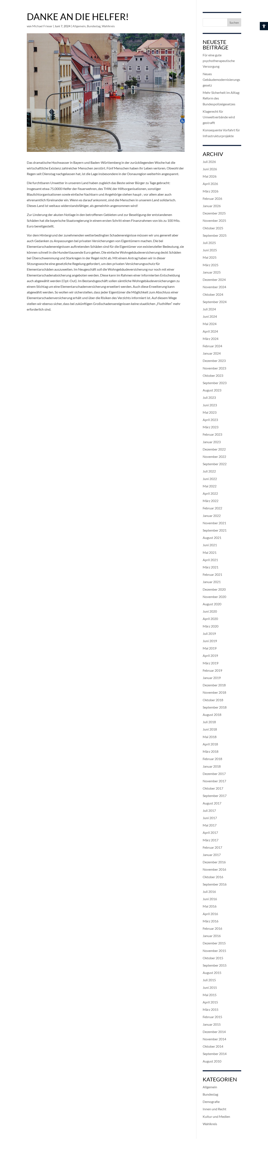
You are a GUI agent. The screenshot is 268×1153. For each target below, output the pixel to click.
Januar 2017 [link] (212, 855)
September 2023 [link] (215, 383)
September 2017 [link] (215, 796)
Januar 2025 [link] (212, 272)
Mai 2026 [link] (209, 176)
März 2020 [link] (210, 626)
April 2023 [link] (210, 420)
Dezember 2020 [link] (214, 589)
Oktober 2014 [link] (213, 1046)
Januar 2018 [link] (212, 766)
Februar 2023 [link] (212, 434)
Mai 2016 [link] (209, 906)
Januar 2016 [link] (212, 936)
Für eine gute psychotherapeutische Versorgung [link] (219, 60)
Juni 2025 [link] (210, 250)
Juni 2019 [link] (210, 641)
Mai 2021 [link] (209, 552)
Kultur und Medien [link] (216, 1116)
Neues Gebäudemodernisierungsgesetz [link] (221, 79)
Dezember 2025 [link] (214, 213)
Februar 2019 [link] (212, 670)
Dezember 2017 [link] (214, 774)
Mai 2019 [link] (209, 648)
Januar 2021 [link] (212, 582)
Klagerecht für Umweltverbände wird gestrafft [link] (219, 117)
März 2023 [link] (210, 427)
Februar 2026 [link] (212, 198)
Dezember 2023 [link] (214, 361)
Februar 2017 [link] (212, 847)
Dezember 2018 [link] (214, 685)
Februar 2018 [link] (212, 759)
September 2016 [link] (215, 884)
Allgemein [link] (79, 26)
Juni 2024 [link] (210, 316)
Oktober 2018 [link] (213, 700)
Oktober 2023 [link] (213, 375)
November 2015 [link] (214, 951)
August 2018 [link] (212, 715)
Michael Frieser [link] (42, 26)
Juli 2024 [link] (209, 309)
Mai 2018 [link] (209, 737)
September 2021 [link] (215, 530)
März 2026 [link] (210, 191)
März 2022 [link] (210, 501)
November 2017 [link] (214, 781)
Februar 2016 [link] (212, 928)
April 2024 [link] (210, 331)
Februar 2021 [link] (212, 574)
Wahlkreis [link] (108, 26)
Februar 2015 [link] (212, 1017)
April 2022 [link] (210, 493)
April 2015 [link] (210, 1002)
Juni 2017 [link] (210, 818)
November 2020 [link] (214, 597)
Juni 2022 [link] (210, 479)
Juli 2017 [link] (209, 810)
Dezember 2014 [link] (214, 1032)
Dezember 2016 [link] (214, 862)
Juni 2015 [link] (210, 987)
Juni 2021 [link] (210, 545)
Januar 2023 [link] (212, 442)
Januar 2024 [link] (212, 353)
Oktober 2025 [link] (213, 228)
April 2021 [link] (210, 560)
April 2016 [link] (210, 914)
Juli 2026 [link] (209, 162)
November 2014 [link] (214, 1039)
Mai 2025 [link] (209, 257)
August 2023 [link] (212, 390)
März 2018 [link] (210, 751)
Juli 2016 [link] (209, 891)
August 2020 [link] (212, 604)
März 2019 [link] (210, 663)
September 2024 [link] (215, 302)
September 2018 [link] (215, 707)
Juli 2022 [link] (209, 471)
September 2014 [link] (215, 1054)
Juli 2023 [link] (209, 397)
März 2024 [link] (210, 339)
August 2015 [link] (212, 973)
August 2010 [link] (212, 1061)
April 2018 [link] (210, 744)
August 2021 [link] (212, 538)
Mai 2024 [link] (209, 324)
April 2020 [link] (210, 619)
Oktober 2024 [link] (213, 294)
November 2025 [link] (214, 220)
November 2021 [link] (214, 523)
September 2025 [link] (215, 235)
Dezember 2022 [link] (214, 449)
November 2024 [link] (214, 287)
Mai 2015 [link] (209, 995)
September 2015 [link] (215, 965)
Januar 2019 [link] (212, 678)
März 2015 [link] (210, 1009)
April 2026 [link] (210, 184)
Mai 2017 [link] (209, 825)
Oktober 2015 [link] (213, 958)
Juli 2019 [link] (209, 633)
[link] (264, 26)
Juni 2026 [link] (210, 169)
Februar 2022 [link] (212, 508)
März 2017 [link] (210, 840)
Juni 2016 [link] (210, 899)
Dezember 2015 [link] (214, 943)
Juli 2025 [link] (209, 243)
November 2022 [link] (214, 456)
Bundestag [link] (93, 26)
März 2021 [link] (210, 567)
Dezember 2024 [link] (214, 279)
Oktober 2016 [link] (213, 877)
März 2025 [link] (210, 265)
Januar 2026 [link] (212, 206)
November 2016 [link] (214, 869)
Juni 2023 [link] (210, 405)
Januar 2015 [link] (212, 1024)
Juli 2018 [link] (209, 722)
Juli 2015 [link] (209, 980)
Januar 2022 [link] (212, 516)
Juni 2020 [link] (210, 611)
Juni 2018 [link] (210, 729)
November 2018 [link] (214, 692)
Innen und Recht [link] (214, 1109)
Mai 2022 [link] (209, 486)
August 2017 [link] (212, 803)
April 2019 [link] (210, 655)
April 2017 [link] (210, 832)
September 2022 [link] (215, 464)
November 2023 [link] (214, 368)
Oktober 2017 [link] (213, 788)
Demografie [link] (211, 1102)
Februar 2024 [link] (212, 346)
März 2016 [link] (210, 921)
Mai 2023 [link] (209, 412)
